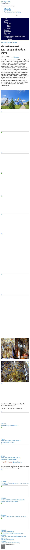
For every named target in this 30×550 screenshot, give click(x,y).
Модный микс (5, 3)
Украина (9, 39)
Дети (5, 34)
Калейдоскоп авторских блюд (10, 543)
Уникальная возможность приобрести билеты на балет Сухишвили (12, 500)
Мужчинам (7, 31)
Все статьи (7, 10)
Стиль (6, 19)
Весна (9, 23)
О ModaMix (7, 9)
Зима (8, 28)
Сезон (6, 22)
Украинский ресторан (7, 531)
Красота (6, 30)
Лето (8, 25)
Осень (9, 27)
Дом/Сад (7, 33)
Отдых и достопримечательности (14, 36)
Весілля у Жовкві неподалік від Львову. (13, 516)
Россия (9, 38)
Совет (6, 20)
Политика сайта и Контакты (12, 12)
